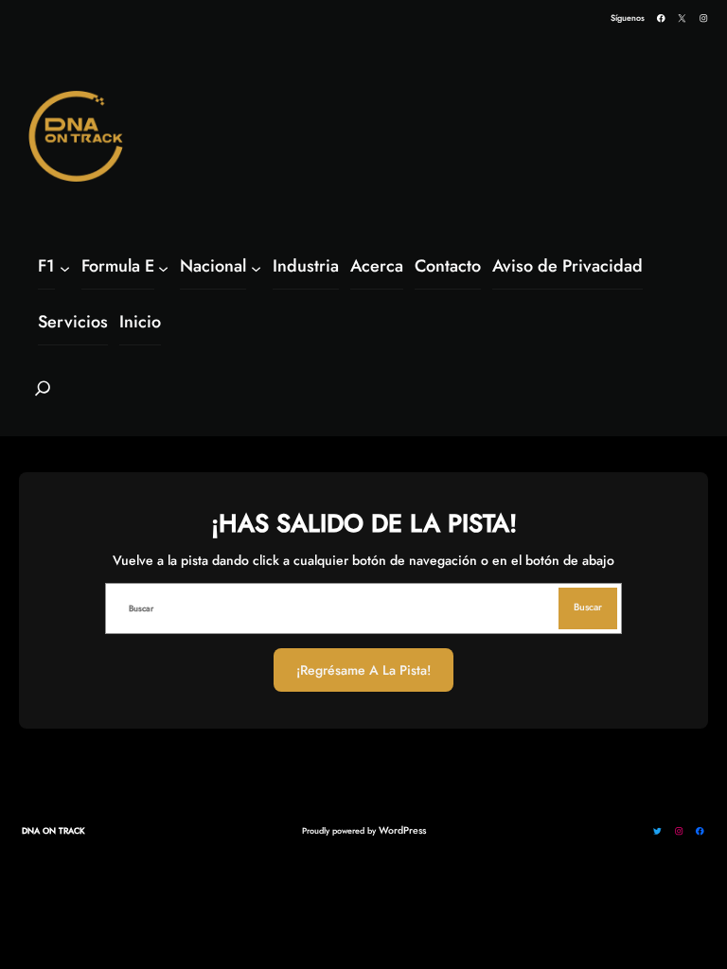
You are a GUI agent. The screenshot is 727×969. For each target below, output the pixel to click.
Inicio (140, 321)
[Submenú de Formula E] (163, 267)
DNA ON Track (53, 830)
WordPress (402, 830)
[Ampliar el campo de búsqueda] (42, 396)
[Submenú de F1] (65, 267)
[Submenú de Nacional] (256, 267)
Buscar (588, 607)
